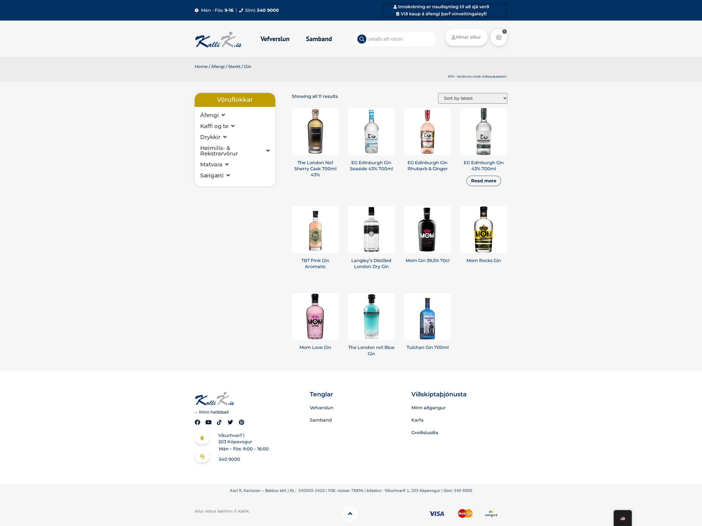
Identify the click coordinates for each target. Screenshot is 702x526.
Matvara (211, 164)
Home (201, 66)
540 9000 (229, 459)
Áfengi (218, 66)
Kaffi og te (214, 126)
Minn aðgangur (428, 407)
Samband (319, 39)
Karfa (417, 420)
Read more (483, 180)
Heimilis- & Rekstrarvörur (219, 151)
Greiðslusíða (424, 432)
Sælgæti (212, 175)
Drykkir (210, 137)
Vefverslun (275, 39)
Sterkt (234, 66)
